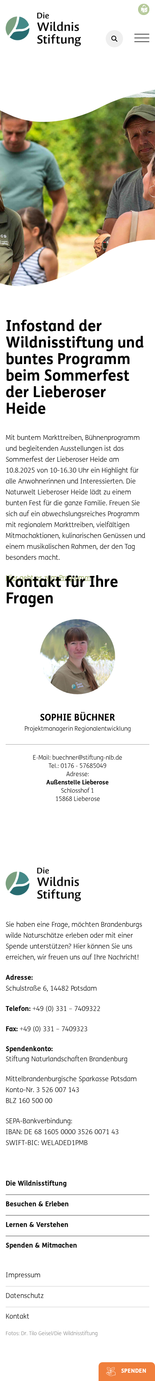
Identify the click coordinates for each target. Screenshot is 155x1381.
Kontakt (17, 1317)
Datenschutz (25, 1296)
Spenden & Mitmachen (41, 1246)
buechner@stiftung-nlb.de (87, 758)
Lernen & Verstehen (37, 1225)
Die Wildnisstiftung (36, 1184)
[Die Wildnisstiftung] (43, 29)
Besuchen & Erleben (37, 1204)
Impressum (23, 1275)
